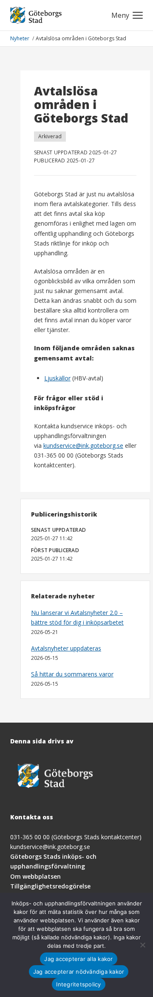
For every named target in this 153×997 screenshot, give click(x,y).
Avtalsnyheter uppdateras (66, 648)
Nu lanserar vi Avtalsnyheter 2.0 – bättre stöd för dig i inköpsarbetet (77, 617)
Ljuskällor (57, 378)
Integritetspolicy (78, 984)
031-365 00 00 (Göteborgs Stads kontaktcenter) (76, 837)
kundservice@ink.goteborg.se (83, 445)
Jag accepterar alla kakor (78, 958)
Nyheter (20, 38)
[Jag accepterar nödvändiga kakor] (142, 945)
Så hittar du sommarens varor (72, 674)
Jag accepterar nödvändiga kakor (79, 971)
